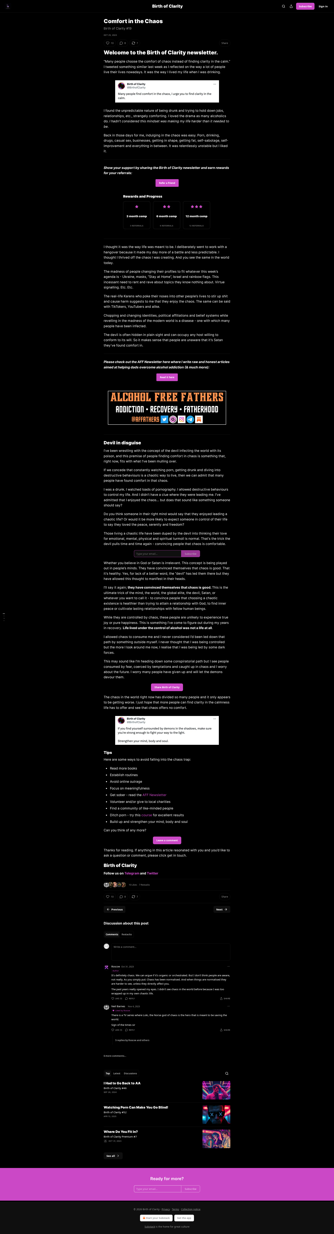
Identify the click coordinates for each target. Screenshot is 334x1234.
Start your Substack (158, 1218)
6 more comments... (115, 1055)
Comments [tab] (112, 934)
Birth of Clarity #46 (115, 1088)
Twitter (152, 873)
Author (116, 970)
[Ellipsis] (228, 966)
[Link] (99, 52)
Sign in (323, 6)
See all (110, 1156)
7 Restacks (144, 884)
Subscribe (305, 6)
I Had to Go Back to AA (122, 1083)
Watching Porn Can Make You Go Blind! (136, 1107)
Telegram (131, 873)
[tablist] (119, 934)
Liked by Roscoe (122, 1010)
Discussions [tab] (130, 1073)
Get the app (184, 1218)
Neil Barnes (118, 1006)
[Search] (283, 6)
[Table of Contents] (3, 617)
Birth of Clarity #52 (115, 1112)
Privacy (166, 1209)
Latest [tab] (116, 1073)
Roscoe (115, 966)
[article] (167, 1090)
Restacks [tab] (127, 934)
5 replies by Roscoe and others (132, 1040)
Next (219, 909)
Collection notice (190, 1209)
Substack (150, 1226)
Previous (117, 909)
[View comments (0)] (136, 1121)
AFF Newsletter (154, 795)
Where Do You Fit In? (121, 1132)
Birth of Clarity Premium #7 (120, 1136)
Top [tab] (108, 1073)
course (146, 815)
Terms (175, 1209)
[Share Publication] (291, 6)
